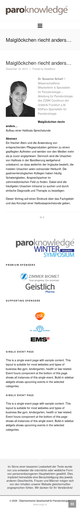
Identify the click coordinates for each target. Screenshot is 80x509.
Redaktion (49, 69)
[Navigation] (40, 25)
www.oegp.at (40, 504)
